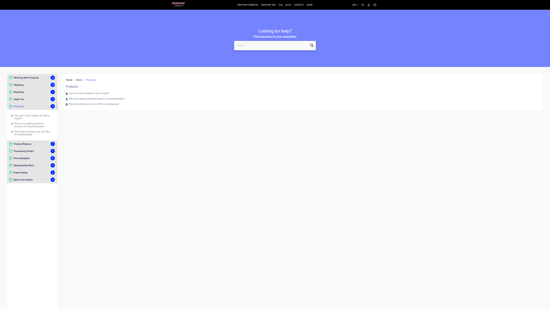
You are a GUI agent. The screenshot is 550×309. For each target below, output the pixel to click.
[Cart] (375, 5)
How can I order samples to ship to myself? (32, 117)
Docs (79, 79)
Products (91, 79)
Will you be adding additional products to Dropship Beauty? (29, 125)
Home (69, 79)
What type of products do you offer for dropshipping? (32, 133)
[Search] (363, 5)
